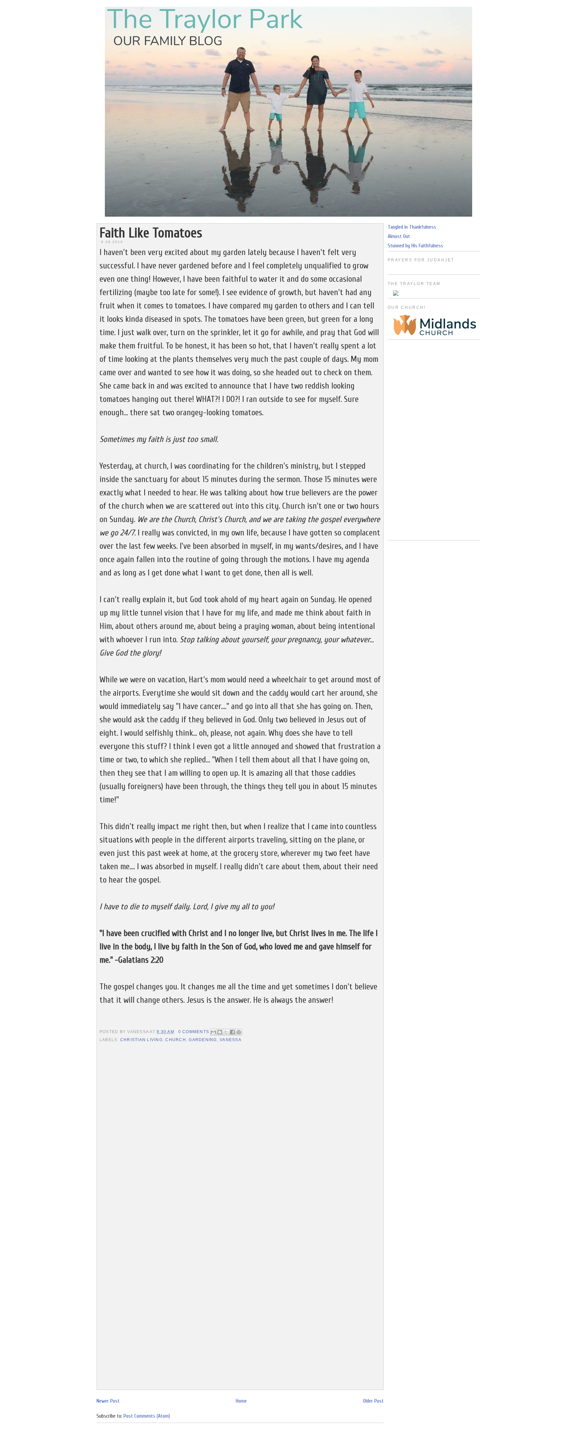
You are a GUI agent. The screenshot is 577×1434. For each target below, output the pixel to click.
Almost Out (399, 236)
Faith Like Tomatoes (151, 233)
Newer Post (108, 1401)
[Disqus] (240, 1129)
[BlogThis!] (219, 1032)
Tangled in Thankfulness (412, 227)
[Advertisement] (434, 440)
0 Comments (193, 1031)
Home (241, 1401)
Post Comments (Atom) (147, 1416)
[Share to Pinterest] (238, 1032)
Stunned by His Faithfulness (415, 246)
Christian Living (141, 1039)
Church (175, 1039)
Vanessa (230, 1039)
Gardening (203, 1039)
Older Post (373, 1401)
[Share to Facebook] (232, 1032)
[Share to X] (226, 1032)
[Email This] (213, 1032)
